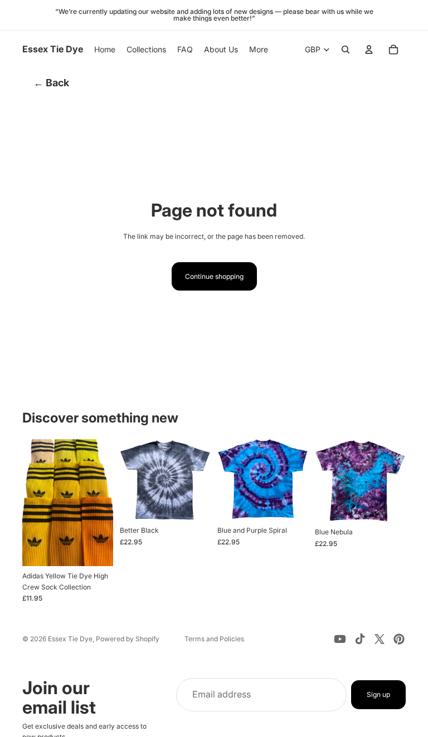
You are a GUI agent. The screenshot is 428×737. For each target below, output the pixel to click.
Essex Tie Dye (70, 639)
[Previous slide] (34, 502)
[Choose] (96, 549)
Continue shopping (214, 276)
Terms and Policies (214, 639)
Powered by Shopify (127, 639)
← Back (51, 83)
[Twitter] (379, 639)
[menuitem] (259, 49)
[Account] (369, 49)
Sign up (378, 695)
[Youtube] (340, 639)
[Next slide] (101, 502)
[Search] (345, 49)
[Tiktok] (360, 639)
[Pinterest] (399, 639)
